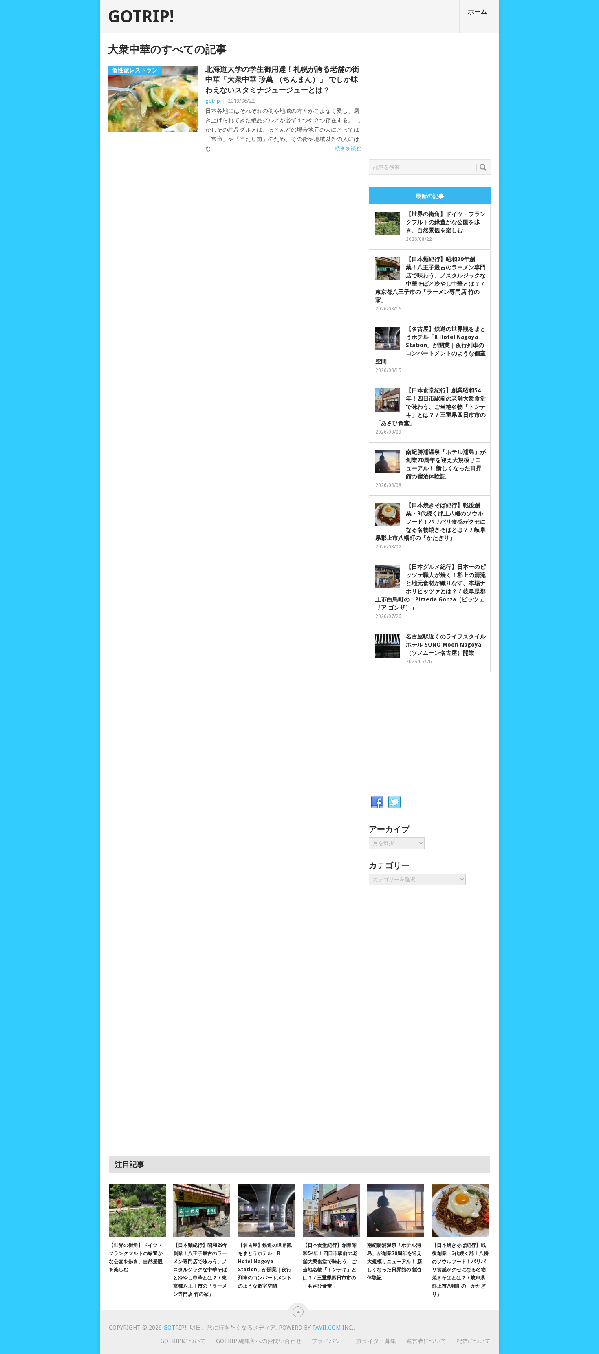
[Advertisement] (430, 94)
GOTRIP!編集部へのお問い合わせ (259, 1341)
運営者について (426, 1341)
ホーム (477, 11)
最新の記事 (430, 196)
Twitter (394, 802)
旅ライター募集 (376, 1341)
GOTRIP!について (183, 1341)
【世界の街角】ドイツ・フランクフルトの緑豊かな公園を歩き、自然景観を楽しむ (446, 222)
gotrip (212, 101)
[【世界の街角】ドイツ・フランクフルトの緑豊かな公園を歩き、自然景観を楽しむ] (137, 1210)
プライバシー (329, 1341)
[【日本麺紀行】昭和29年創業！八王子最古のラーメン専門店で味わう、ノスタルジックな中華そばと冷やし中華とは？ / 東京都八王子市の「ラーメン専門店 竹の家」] (201, 1210)
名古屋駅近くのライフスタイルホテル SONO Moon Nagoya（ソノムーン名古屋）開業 (446, 644)
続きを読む (348, 148)
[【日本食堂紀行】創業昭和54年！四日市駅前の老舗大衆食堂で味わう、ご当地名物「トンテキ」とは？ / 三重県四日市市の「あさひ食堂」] (331, 1210)
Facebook (377, 802)
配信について (473, 1341)
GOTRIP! (141, 16)
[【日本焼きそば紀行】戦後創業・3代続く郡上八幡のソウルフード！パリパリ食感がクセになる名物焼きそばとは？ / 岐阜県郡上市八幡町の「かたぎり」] (460, 1210)
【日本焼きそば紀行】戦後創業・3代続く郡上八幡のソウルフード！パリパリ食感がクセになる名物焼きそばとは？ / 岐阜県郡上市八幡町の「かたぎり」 (430, 521)
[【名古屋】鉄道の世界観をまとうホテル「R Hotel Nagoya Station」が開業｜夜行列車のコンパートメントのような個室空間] (266, 1210)
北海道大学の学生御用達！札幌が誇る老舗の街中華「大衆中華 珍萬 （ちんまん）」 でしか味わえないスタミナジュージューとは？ (282, 79)
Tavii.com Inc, (333, 1327)
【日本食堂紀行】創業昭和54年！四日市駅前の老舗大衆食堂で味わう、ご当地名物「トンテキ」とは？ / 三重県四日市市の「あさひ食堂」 (430, 406)
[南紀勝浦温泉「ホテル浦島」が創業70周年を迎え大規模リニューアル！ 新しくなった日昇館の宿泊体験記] (395, 1210)
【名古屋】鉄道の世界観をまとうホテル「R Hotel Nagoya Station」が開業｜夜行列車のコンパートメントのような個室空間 (430, 345)
